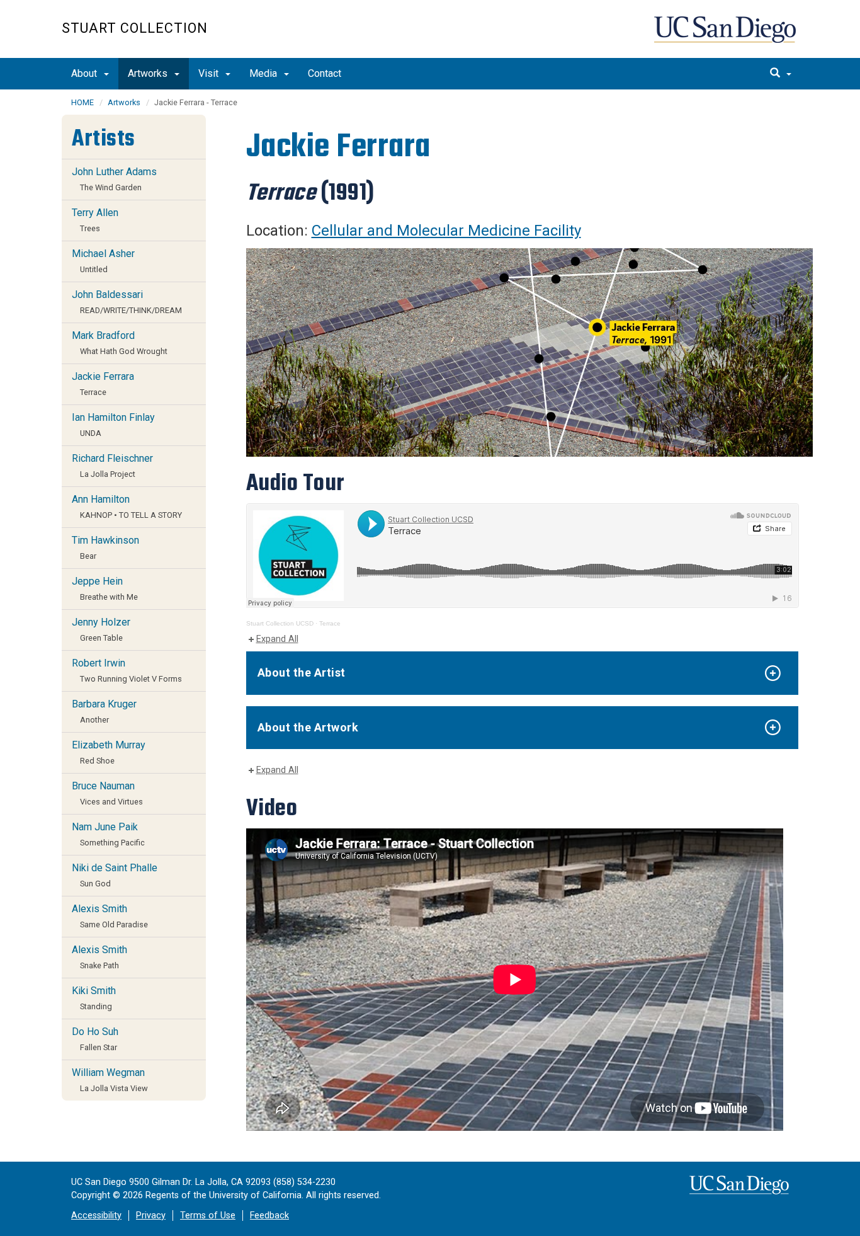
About (85, 73)
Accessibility (96, 1215)
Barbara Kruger (104, 711)
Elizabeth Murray (108, 752)
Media (264, 73)
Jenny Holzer (101, 629)
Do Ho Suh (95, 1039)
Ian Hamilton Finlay (113, 424)
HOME (82, 102)
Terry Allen (95, 220)
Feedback (269, 1215)
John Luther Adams (114, 179)
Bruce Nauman (107, 793)
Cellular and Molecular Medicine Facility (446, 230)
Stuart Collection (135, 28)
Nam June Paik (108, 834)
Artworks (149, 73)
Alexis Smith (110, 916)
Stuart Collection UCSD (280, 623)
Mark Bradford (119, 342)
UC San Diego (726, 35)
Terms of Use (207, 1215)
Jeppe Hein (105, 588)
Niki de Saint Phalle (114, 875)
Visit (209, 73)
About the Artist (301, 672)
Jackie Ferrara (103, 383)
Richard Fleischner (112, 465)
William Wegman (110, 1080)
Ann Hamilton (127, 506)
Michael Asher (103, 261)
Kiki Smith (94, 998)
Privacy (151, 1215)
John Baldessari (127, 302)
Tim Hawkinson (105, 547)
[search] (780, 73)
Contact (324, 73)
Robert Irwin (127, 670)
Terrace (330, 623)
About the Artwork (308, 727)
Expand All (277, 639)
